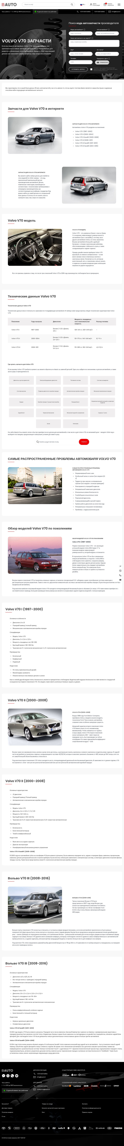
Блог (43, 1112)
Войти (94, 4)
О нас (3, 1116)
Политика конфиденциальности (101, 70)
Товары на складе (47, 1104)
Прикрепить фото (102, 58)
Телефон (73, 58)
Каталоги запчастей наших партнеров (53, 1108)
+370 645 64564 (85, 12)
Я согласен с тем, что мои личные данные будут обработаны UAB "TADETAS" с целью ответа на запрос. (106, 69)
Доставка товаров (7, 1108)
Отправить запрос (78, 69)
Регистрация (96, 5)
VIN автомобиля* (102, 29)
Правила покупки (87, 1112)
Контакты (85, 1104)
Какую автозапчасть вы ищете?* (81, 38)
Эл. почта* (100, 50)
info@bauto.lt (116, 12)
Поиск (84, 442)
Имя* (72, 50)
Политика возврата (7, 1112)
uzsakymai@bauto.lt (43, 1089)
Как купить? (5, 1104)
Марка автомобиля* (77, 29)
